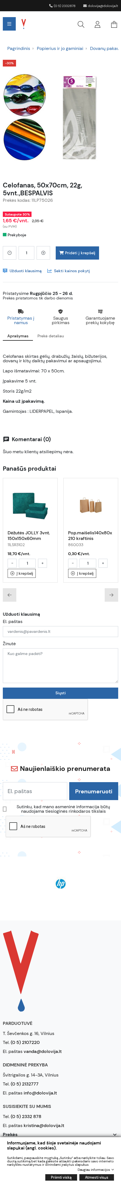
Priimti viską (61, 1177)
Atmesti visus (96, 1177)
